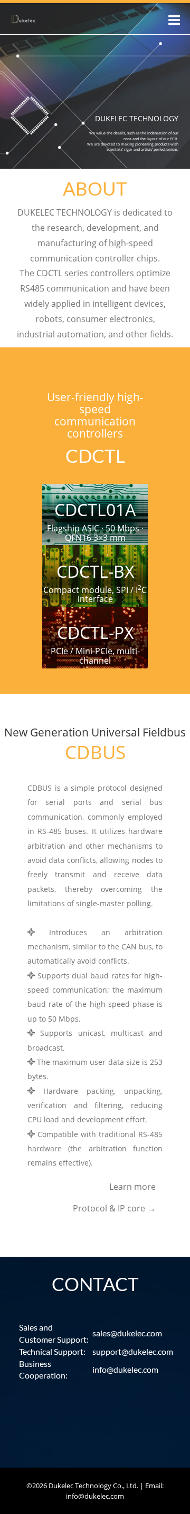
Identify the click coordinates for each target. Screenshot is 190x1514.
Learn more (132, 1186)
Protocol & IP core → (114, 1208)
